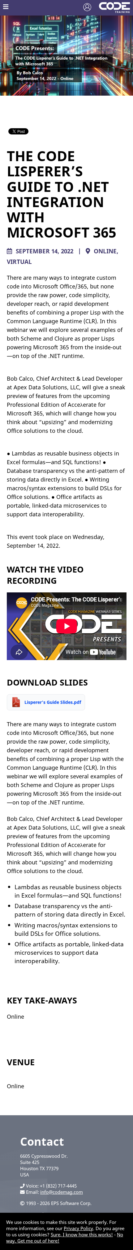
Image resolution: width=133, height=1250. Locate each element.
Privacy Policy (78, 1228)
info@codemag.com (61, 1192)
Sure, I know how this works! (82, 1234)
